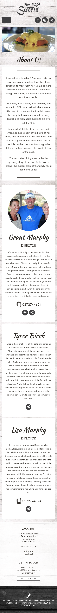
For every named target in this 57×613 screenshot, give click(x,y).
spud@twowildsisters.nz (28, 570)
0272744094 (31, 501)
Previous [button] (5, 39)
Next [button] (52, 39)
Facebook (28, 554)
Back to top (28, 578)
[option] (28, 39)
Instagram (28, 551)
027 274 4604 (28, 567)
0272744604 (31, 304)
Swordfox (11, 603)
